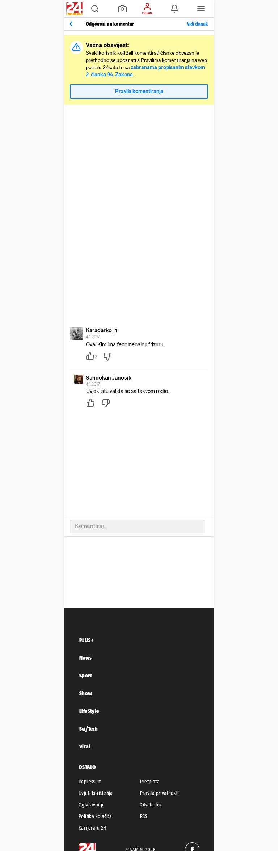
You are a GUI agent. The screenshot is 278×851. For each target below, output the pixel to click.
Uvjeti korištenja (96, 793)
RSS (143, 816)
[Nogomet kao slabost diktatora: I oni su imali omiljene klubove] (71, 24)
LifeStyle (89, 711)
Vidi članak (197, 24)
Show (85, 693)
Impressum (90, 781)
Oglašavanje (92, 805)
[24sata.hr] (73, 8)
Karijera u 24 (92, 828)
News (85, 658)
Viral (84, 746)
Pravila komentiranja (139, 91)
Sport (85, 675)
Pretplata (150, 781)
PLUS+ (86, 640)
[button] (95, 8)
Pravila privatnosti (159, 793)
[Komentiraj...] (137, 526)
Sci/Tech (88, 728)
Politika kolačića (95, 816)
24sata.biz (151, 805)
